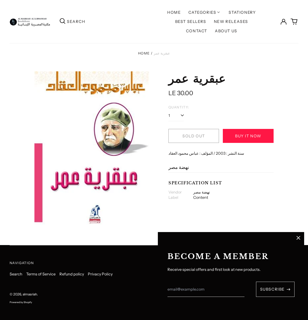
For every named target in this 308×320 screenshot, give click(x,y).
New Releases (231, 21)
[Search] (62, 22)
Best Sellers (190, 21)
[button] (294, 21)
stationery (242, 12)
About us (226, 30)
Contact (196, 30)
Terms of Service (41, 274)
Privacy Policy (100, 274)
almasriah (30, 294)
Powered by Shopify (21, 302)
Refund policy (71, 274)
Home (174, 12)
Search (16, 274)
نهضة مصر (178, 167)
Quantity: (178, 107)
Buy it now (248, 135)
